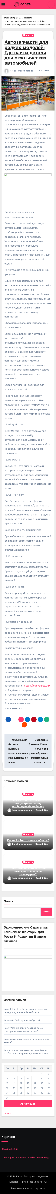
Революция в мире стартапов (28, 1188)
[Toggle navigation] (3, 4)
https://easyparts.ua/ (37, 685)
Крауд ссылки (9, 1149)
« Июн (7, 1113)
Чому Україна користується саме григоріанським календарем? (28, 871)
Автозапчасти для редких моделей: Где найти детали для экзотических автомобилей (26, 53)
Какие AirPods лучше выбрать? (28, 840)
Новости (28, 35)
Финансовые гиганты (34, 1181)
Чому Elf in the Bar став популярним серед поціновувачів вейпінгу (28, 803)
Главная (14, 1181)
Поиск (8, 901)
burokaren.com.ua (23, 71)
